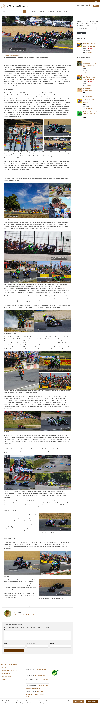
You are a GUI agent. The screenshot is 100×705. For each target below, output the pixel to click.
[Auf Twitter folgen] (92, 1)
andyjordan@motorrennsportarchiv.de (24, 614)
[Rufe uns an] (95, 1)
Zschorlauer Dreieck (40, 675)
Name (6, 643)
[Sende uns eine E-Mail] (93, 1)
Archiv (52, 11)
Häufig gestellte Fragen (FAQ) (9, 664)
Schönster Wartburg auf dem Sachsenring (37, 681)
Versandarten (5, 667)
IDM (40, 606)
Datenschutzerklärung (7, 676)
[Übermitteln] (24, 11)
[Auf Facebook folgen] (90, 1)
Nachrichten (44, 11)
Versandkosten (88, 52)
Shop (58, 11)
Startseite (35, 11)
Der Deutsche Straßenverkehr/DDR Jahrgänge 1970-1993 (36, 694)
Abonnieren (82, 33)
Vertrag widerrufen (6, 673)
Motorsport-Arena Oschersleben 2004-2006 (37, 687)
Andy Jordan (25, 62)
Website (52, 643)
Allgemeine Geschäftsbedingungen (10, 670)
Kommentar (7, 629)
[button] (84, 6)
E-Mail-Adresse (31, 643)
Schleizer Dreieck (15, 55)
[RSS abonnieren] (96, 1)
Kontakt (65, 11)
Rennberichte (7, 55)
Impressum (4, 679)
